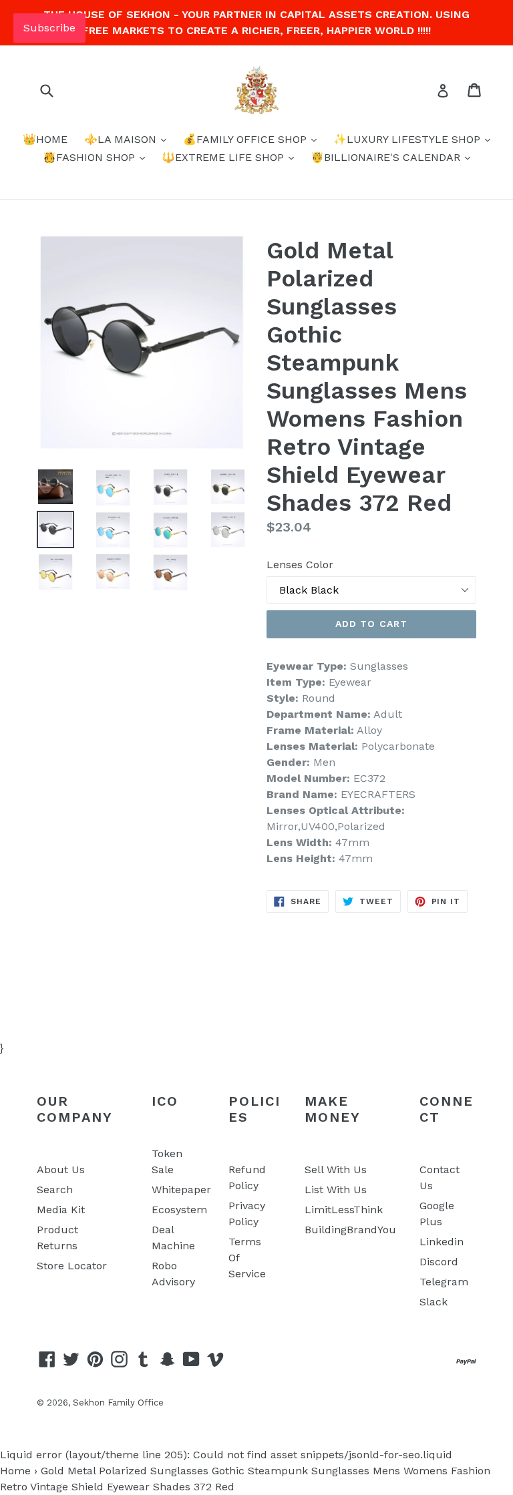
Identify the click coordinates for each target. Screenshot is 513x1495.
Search (55, 1189)
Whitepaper (181, 1189)
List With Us (336, 1189)
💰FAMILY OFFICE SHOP (246, 139)
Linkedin (441, 1241)
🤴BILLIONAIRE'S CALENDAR (387, 157)
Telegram (443, 1281)
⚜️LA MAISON (122, 139)
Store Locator (72, 1265)
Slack (433, 1301)
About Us (61, 1169)
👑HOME (45, 139)
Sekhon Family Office (118, 1403)
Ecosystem (179, 1209)
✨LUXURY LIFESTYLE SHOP (408, 139)
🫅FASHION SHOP (90, 157)
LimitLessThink (344, 1209)
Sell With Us (336, 1169)
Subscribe (49, 27)
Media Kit (61, 1209)
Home (15, 1470)
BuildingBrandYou (350, 1229)
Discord (438, 1261)
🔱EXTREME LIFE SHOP (224, 157)
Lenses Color (300, 564)
